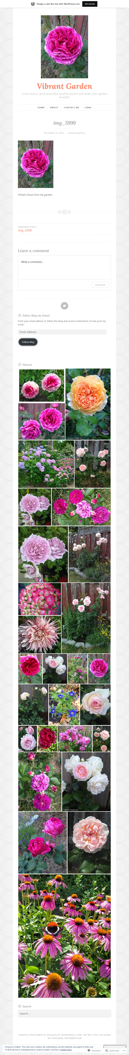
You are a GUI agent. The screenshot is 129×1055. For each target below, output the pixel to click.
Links (88, 107)
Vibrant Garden (64, 86)
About (54, 107)
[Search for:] (64, 1013)
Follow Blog (28, 341)
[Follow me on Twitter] (64, 306)
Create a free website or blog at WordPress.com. (50, 1034)
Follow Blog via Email (36, 315)
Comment (100, 284)
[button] (41, 385)
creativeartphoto (76, 132)
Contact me (71, 107)
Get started (90, 4)
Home (41, 107)
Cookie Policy (66, 1049)
